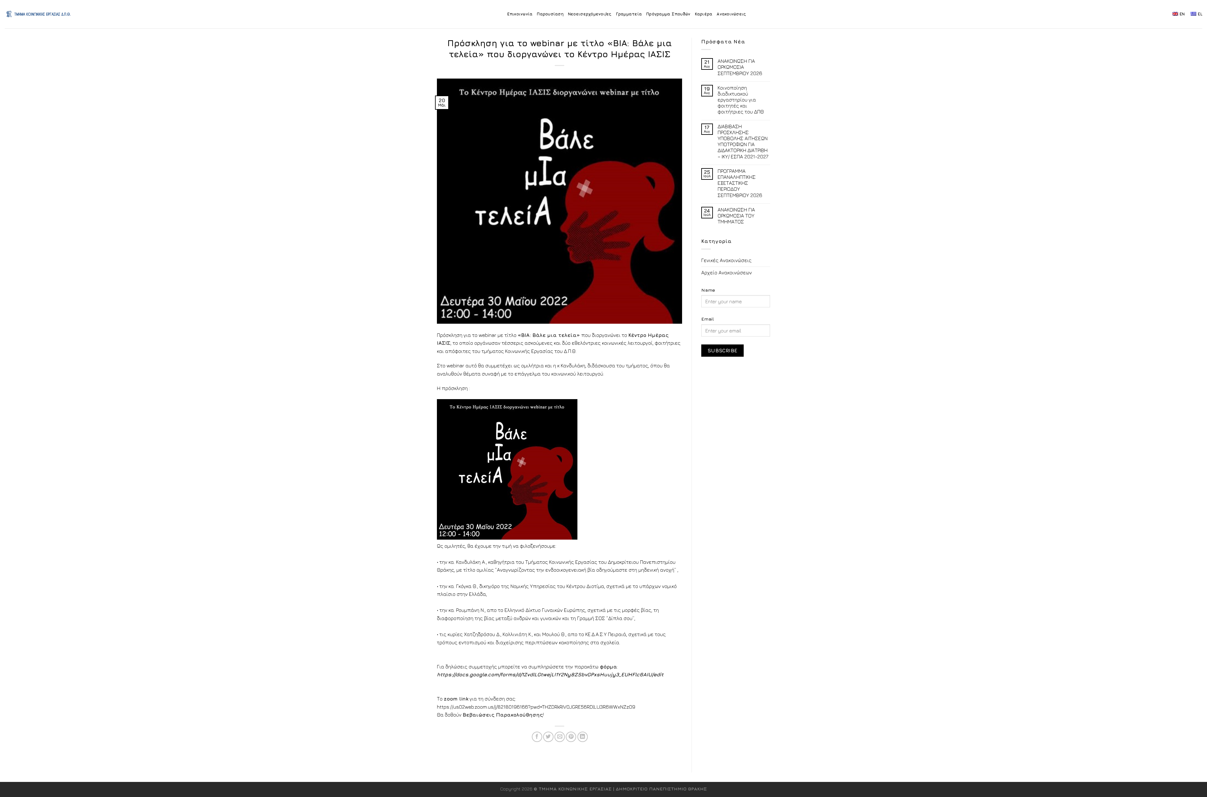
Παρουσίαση (550, 14)
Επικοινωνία (520, 14)
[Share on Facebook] (537, 737)
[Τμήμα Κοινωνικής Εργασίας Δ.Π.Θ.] (39, 14)
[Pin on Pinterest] (571, 737)
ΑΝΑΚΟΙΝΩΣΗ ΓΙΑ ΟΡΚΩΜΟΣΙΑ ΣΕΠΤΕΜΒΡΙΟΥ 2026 (740, 67)
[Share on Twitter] (548, 737)
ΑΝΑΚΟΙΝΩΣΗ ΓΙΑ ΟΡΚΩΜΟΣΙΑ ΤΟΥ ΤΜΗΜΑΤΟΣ (736, 215)
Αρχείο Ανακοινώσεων (726, 272)
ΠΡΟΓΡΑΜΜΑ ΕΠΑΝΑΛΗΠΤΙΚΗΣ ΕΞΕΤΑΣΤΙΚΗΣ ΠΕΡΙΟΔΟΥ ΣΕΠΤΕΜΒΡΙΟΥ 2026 (740, 183)
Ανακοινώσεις (731, 14)
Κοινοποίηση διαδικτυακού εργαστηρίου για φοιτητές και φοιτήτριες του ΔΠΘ (741, 100)
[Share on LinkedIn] (582, 737)
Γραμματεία (629, 14)
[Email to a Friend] (559, 737)
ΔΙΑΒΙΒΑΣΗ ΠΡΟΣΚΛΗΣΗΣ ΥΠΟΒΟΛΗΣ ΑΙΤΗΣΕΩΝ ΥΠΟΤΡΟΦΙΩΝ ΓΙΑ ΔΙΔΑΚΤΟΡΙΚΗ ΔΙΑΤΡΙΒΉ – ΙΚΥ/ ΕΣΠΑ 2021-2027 (743, 141)
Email (707, 319)
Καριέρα (704, 14)
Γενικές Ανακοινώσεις (726, 260)
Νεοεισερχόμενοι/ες (590, 14)
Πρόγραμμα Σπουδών (668, 14)
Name (708, 290)
